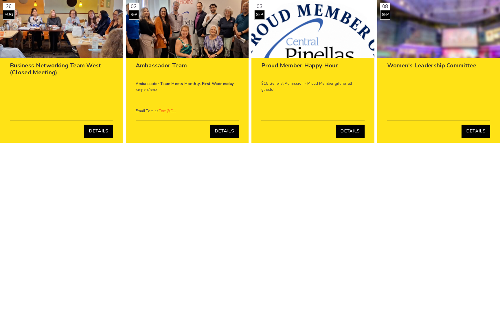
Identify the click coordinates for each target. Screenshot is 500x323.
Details (98, 131)
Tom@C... (167, 111)
